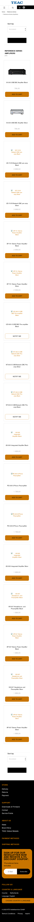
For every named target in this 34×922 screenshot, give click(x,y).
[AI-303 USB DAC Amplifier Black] (17, 71)
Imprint (27, 913)
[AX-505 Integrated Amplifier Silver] (17, 555)
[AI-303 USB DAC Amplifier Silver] (17, 112)
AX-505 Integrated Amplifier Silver (17, 566)
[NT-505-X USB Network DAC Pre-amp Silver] (17, 354)
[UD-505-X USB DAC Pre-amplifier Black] (17, 313)
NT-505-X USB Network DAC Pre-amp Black (17, 406)
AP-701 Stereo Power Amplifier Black (17, 245)
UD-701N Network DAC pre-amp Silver (17, 204)
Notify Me (17, 336)
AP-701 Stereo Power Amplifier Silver (17, 285)
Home (3, 12)
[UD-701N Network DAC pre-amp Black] (17, 152)
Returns (5, 792)
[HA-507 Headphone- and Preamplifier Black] (17, 595)
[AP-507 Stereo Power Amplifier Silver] (17, 716)
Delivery (5, 789)
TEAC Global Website (10, 831)
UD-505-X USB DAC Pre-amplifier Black (17, 325)
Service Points (7, 813)
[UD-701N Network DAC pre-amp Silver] (17, 192)
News (4, 824)
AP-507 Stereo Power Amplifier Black (17, 648)
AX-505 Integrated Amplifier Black (17, 445)
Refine (17, 40)
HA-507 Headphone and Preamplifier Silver (17, 688)
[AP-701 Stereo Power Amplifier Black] (17, 233)
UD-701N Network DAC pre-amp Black (17, 164)
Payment (5, 795)
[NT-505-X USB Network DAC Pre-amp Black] (17, 394)
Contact (5, 810)
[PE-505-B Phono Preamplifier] (17, 515)
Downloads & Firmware (11, 806)
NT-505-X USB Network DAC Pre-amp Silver (17, 366)
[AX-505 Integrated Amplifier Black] (17, 434)
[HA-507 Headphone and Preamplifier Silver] (17, 676)
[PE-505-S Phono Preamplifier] (17, 474)
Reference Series (11, 12)
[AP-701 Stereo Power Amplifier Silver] (17, 273)
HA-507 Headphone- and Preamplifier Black (17, 607)
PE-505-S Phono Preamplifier (17, 485)
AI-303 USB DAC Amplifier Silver (17, 123)
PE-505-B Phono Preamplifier (17, 526)
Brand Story (6, 828)
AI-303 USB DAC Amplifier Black (17, 82)
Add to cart (17, 94)
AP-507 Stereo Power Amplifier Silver (17, 728)
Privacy (20, 913)
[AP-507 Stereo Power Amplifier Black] (17, 636)
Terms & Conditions (8, 913)
